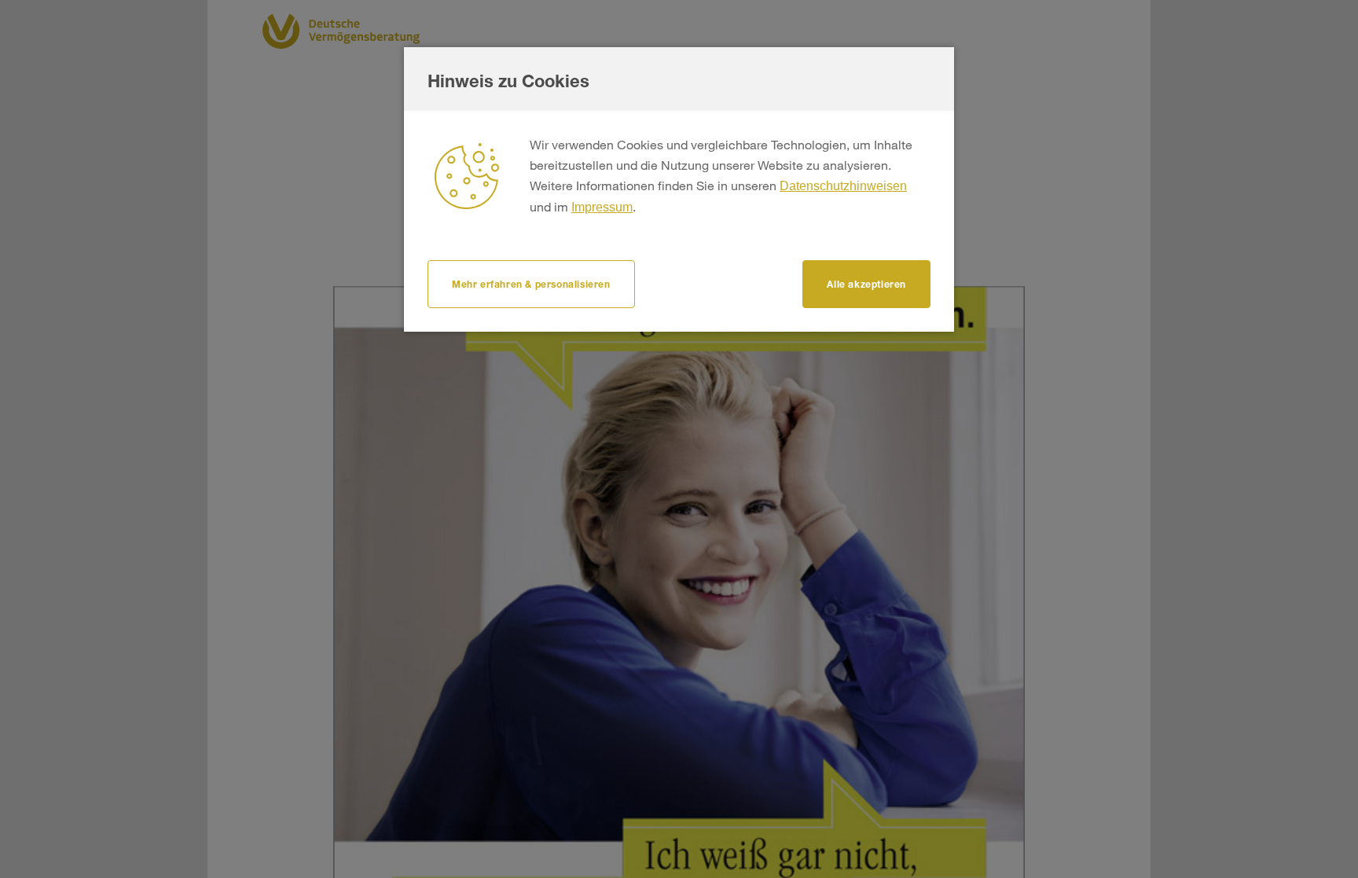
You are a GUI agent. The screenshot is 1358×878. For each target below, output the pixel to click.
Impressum (602, 207)
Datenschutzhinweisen (843, 186)
